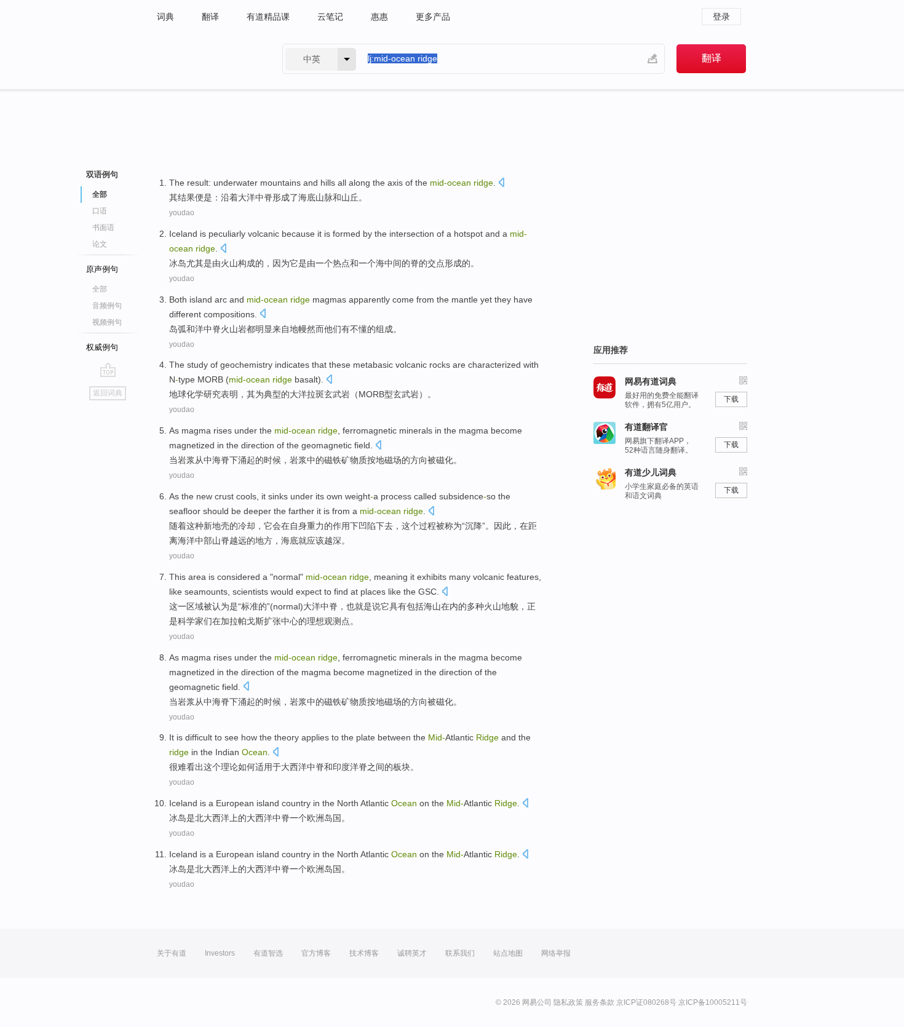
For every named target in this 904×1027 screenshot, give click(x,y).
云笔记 (330, 17)
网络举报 (556, 953)
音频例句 (107, 305)
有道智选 (268, 953)
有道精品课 (268, 17)
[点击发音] (501, 183)
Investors (220, 953)
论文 (99, 244)
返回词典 (107, 393)
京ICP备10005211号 (712, 1002)
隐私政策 (568, 1002)
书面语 (103, 227)
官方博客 (316, 953)
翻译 (210, 17)
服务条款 (599, 1002)
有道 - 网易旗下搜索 (207, 58)
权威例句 (102, 347)
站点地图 (508, 953)
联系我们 (460, 953)
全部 (99, 289)
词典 (165, 17)
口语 (99, 211)
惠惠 (379, 17)
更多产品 (433, 17)
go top (108, 369)
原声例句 (102, 269)
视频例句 (107, 322)
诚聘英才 (412, 953)
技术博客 (364, 953)
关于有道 (171, 953)
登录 (721, 17)
